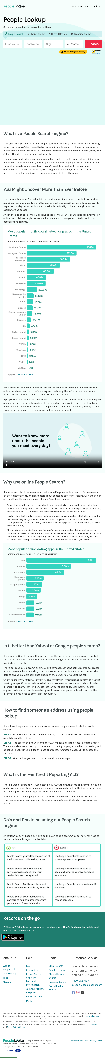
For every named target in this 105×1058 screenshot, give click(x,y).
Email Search (56, 965)
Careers (7, 981)
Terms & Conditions (16, 1027)
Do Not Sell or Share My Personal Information (33, 979)
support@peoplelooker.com (87, 984)
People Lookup (57, 970)
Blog (5, 977)
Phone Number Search (57, 976)
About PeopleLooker (10, 967)
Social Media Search (56, 988)
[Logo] (15, 1041)
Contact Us (32, 970)
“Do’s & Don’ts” (94, 1024)
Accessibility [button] (8, 1050)
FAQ (28, 965)
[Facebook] (73, 992)
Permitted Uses (34, 996)
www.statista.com (25, 374)
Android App (9, 973)
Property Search (57, 981)
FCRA (29, 1000)
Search (93, 44)
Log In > (96, 6)
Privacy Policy (95, 1040)
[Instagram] (78, 992)
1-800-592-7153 (80, 980)
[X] (82, 992)
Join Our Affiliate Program (35, 990)
